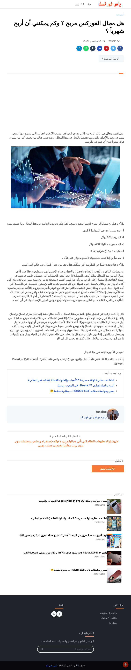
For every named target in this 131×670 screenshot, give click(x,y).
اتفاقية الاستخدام (108, 618)
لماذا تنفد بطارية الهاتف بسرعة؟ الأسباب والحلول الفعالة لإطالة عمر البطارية (71, 380)
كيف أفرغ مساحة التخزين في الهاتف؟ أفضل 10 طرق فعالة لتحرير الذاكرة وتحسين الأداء (63, 535)
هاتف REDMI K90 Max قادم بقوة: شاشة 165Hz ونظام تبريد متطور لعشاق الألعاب (65, 552)
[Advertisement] (65, 103)
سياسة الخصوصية (108, 613)
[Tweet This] (113, 48)
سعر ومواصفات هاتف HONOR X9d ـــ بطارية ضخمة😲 (82, 391)
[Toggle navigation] (77, 4)
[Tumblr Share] (93, 48)
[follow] (95, 4)
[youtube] (54, 614)
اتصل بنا (113, 623)
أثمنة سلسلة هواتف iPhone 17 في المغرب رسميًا (86, 385)
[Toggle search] (83, 4)
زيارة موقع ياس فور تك (94, 417)
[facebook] (59, 614)
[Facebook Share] (120, 48)
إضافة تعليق (106, 468)
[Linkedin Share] (99, 48)
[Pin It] (106, 48)
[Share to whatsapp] (86, 48)
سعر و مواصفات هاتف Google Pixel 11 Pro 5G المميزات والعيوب (73, 500)
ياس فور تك (51, 665)
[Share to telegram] (79, 48)
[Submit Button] (41, 649)
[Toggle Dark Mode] (89, 4)
